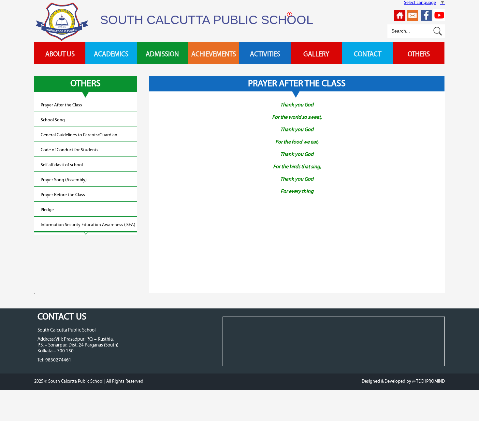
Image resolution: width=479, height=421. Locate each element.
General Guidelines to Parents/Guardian (79, 135)
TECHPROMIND (430, 381)
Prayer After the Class (61, 105)
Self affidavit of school (62, 165)
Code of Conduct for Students (69, 150)
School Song (53, 120)
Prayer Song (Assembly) (64, 180)
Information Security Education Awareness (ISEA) (88, 225)
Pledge (47, 210)
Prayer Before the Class (63, 195)
